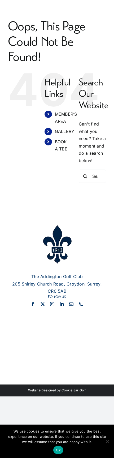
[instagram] (52, 304)
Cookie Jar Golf (74, 390)
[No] (107, 441)
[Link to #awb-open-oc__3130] (57, 17)
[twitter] (43, 304)
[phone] (81, 304)
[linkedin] (62, 304)
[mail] (71, 304)
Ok (58, 450)
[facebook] (33, 304)
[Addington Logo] (57, 227)
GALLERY (64, 131)
